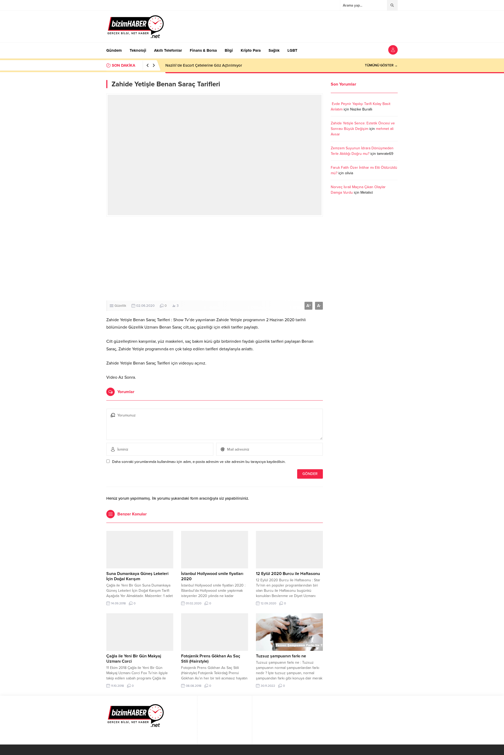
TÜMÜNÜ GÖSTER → (381, 65)
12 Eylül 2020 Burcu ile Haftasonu (288, 573)
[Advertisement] (214, 258)
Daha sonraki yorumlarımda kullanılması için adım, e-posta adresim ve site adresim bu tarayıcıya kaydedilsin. (199, 462)
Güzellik (120, 306)
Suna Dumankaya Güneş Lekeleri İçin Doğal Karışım (137, 576)
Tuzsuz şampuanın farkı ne (281, 656)
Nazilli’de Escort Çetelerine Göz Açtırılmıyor (203, 65)
